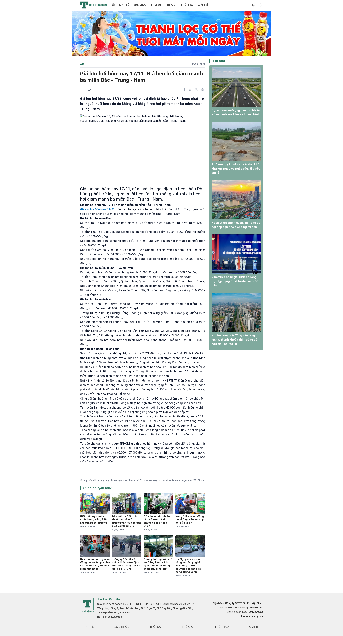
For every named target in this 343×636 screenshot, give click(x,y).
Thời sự (156, 4)
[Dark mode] (253, 5)
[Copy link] (196, 89)
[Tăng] (96, 90)
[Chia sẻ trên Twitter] (190, 90)
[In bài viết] (202, 89)
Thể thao (187, 4)
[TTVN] (87, 605)
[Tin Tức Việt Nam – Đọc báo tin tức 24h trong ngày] (93, 5)
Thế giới (170, 4)
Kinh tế (124, 4)
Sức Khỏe (139, 4)
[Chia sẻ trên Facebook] (184, 90)
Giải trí (203, 4)
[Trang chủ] (113, 5)
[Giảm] (83, 90)
